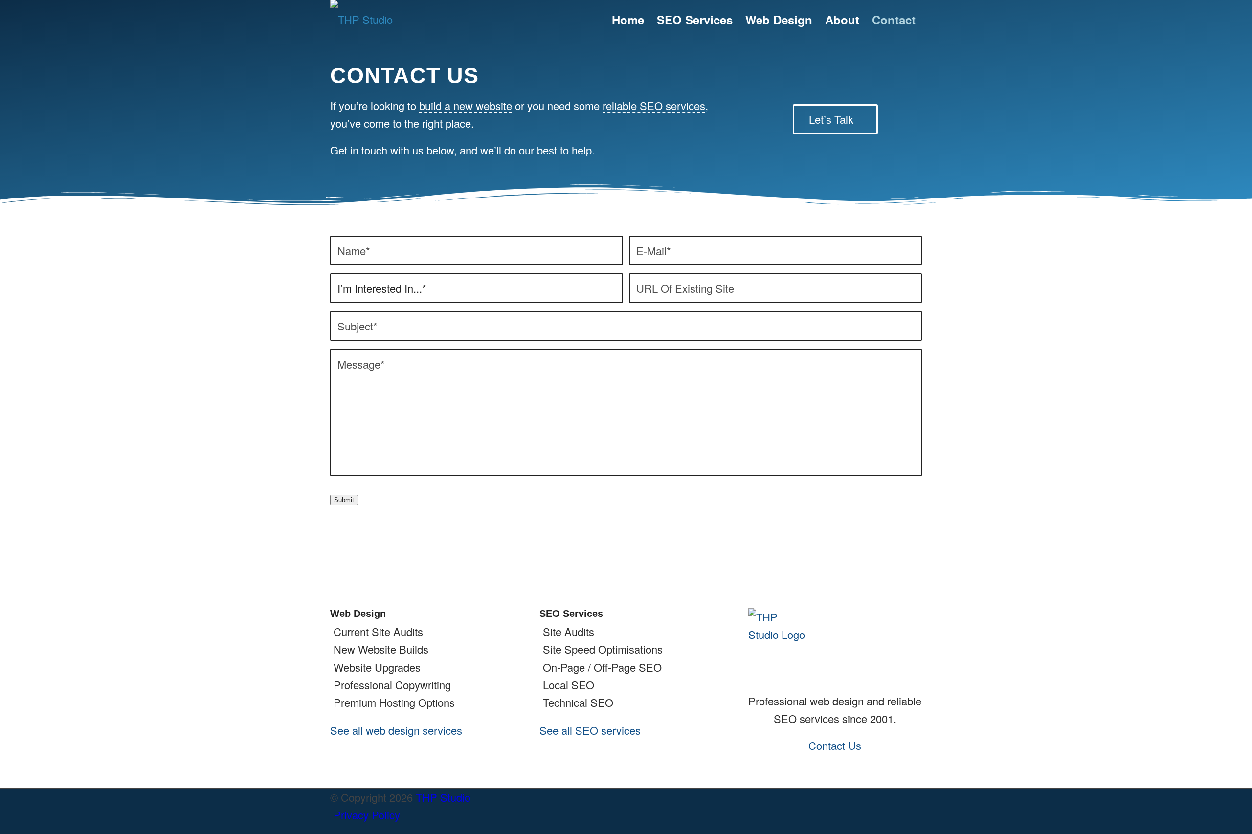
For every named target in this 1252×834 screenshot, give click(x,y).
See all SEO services (590, 730)
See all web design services (396, 730)
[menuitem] (627, 19)
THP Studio (443, 797)
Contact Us (834, 745)
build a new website (465, 105)
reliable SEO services (654, 105)
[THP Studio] (361, 19)
